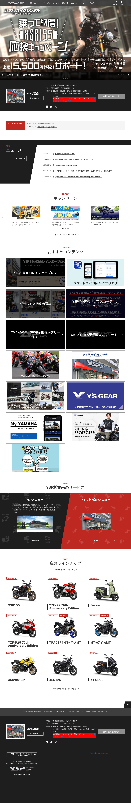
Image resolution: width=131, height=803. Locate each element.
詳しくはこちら (35, 98)
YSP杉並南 (17, 3)
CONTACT (115, 4)
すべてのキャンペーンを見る (65, 235)
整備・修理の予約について (47, 124)
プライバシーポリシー (76, 712)
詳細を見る (35, 540)
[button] (63, 78)
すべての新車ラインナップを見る (65, 689)
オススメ (56, 3)
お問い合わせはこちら (111, 96)
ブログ (91, 3)
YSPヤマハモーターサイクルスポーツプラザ (21, 755)
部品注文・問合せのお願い (47, 127)
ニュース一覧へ (16, 158)
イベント (83, 3)
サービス (47, 3)
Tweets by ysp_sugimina (99, 753)
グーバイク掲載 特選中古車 (32, 712)
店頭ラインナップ (35, 3)
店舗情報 (65, 3)
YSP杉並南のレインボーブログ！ (54, 712)
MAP (122, 4)
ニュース (74, 3)
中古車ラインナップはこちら (64, 570)
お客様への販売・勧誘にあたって (97, 712)
